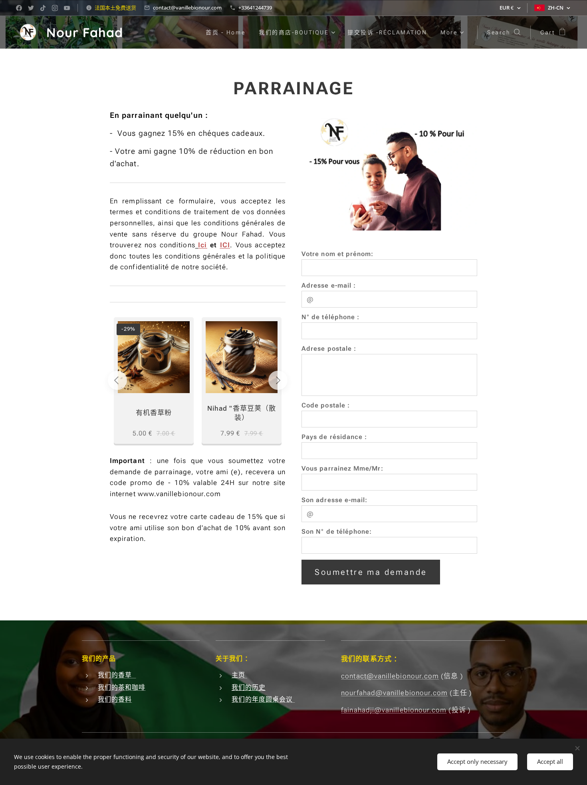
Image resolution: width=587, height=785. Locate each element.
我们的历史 (249, 687)
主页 (239, 675)
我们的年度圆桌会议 (263, 699)
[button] (503, 32)
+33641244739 (255, 7)
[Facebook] (19, 8)
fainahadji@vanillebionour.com (393, 710)
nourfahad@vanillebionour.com (394, 693)
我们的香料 (115, 699)
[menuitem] (225, 32)
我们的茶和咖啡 (122, 687)
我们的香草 (117, 675)
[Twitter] (31, 8)
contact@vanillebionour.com (187, 7)
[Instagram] (55, 8)
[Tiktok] (43, 8)
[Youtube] (67, 8)
